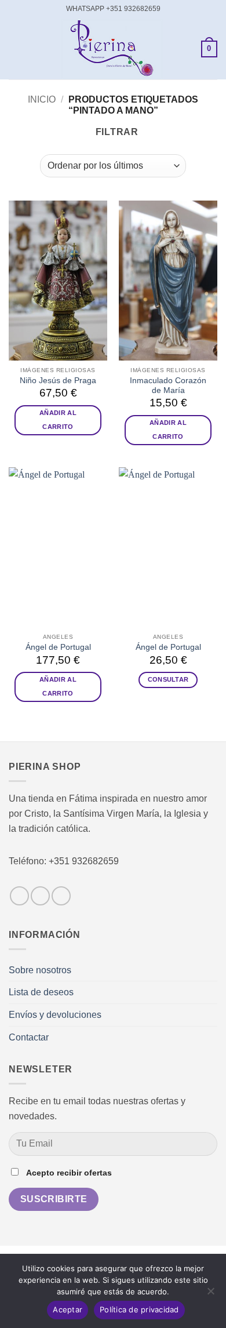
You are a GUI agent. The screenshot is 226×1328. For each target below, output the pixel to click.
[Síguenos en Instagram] (40, 895)
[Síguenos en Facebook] (19, 895)
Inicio (42, 99)
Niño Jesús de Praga (58, 380)
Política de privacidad (139, 1309)
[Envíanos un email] (61, 895)
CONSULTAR (168, 679)
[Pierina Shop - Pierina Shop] (111, 49)
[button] (16, 49)
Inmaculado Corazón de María (168, 385)
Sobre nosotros (40, 970)
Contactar (29, 1037)
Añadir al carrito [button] (57, 419)
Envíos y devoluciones (55, 1015)
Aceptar (67, 1309)
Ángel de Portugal (58, 647)
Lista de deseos (41, 992)
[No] (210, 1294)
